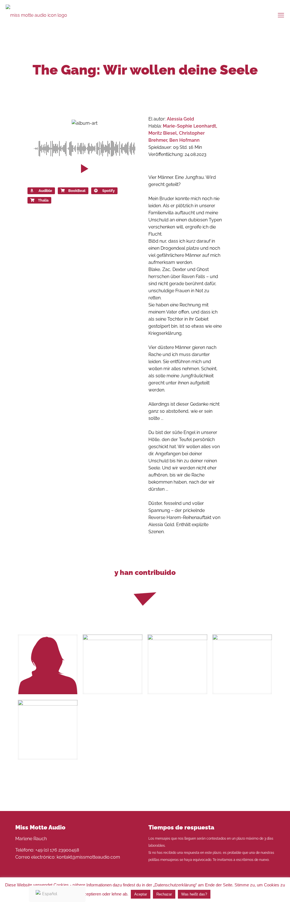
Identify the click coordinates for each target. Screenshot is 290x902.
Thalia (43, 200)
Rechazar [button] (164, 894)
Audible (45, 191)
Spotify (108, 191)
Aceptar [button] (140, 894)
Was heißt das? (194, 894)
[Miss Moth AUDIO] (36, 15)
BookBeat (77, 191)
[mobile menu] (281, 15)
